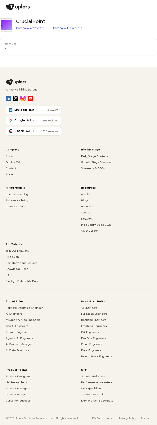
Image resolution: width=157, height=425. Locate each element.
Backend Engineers (93, 319)
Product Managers (18, 388)
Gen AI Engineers (17, 325)
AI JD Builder (89, 230)
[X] (15, 98)
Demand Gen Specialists (97, 400)
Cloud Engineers (91, 344)
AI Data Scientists (17, 350)
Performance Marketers (96, 382)
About (10, 156)
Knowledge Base (17, 268)
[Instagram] (23, 98)
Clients (85, 212)
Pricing (10, 174)
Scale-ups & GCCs (93, 168)
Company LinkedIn (66, 28)
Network (86, 218)
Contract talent (15, 206)
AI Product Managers (20, 344)
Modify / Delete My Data (22, 281)
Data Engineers (91, 350)
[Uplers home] (78, 82)
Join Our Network (17, 250)
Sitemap (145, 418)
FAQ (9, 274)
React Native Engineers (96, 356)
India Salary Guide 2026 (96, 224)
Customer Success (18, 400)
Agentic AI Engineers (19, 338)
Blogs (85, 200)
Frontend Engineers (94, 325)
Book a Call (13, 162)
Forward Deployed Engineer (24, 307)
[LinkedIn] (8, 98)
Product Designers (18, 376)
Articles (86, 194)
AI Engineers (14, 313)
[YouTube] (30, 98)
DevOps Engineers (93, 338)
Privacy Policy (127, 418)
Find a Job (12, 256)
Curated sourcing (17, 194)
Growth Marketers (93, 376)
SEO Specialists (91, 388)
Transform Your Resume (21, 262)
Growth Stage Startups (96, 162)
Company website (28, 28)
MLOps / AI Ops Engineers (23, 319)
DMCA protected (103, 418)
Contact (11, 168)
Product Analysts (17, 394)
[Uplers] (18, 7)
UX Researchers (16, 382)
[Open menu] (148, 7)
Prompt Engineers (17, 332)
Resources (88, 206)
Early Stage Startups (94, 156)
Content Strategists (94, 394)
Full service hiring (17, 200)
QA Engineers (90, 332)
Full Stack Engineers (94, 313)
